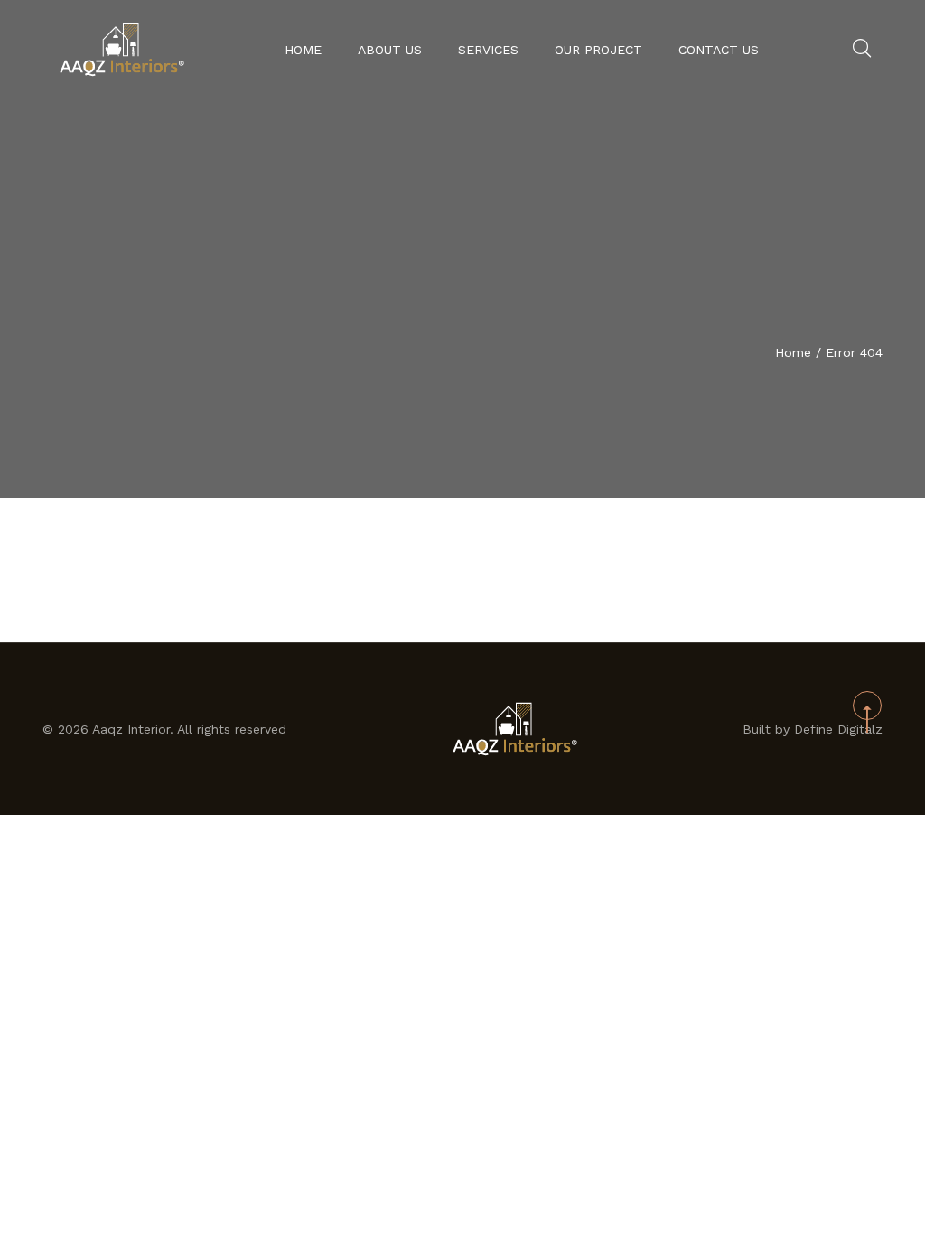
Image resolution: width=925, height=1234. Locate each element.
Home (793, 352)
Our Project (598, 49)
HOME (303, 49)
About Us (390, 49)
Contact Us (718, 49)
